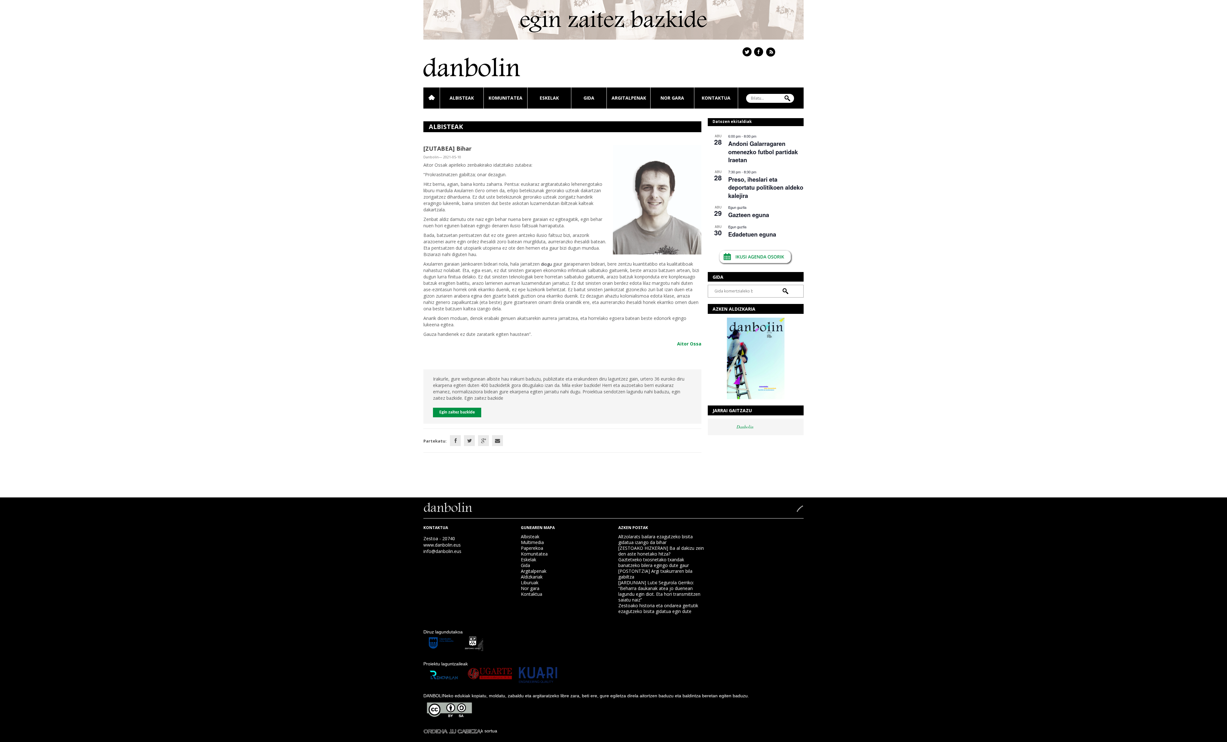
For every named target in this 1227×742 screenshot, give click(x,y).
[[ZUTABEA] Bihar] (657, 199)
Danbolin (745, 427)
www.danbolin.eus (442, 545)
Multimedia (532, 542)
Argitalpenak (629, 98)
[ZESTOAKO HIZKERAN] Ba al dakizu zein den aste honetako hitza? (661, 551)
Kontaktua (716, 98)
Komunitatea (505, 98)
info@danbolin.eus (442, 551)
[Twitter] (469, 440)
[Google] (483, 440)
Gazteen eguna (748, 215)
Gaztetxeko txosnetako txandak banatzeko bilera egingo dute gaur (653, 562)
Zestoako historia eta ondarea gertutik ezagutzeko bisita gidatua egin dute (658, 608)
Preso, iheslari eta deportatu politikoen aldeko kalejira (765, 187)
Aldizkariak (532, 577)
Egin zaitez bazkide (457, 412)
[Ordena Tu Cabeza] (452, 730)
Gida (588, 98)
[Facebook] (455, 440)
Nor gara (672, 98)
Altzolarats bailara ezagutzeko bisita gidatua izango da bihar (655, 539)
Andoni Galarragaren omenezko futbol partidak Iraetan (763, 152)
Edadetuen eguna (752, 234)
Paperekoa (532, 548)
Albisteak (462, 98)
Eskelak (549, 98)
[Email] (497, 440)
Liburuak (529, 582)
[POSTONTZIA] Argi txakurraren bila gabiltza (655, 574)
